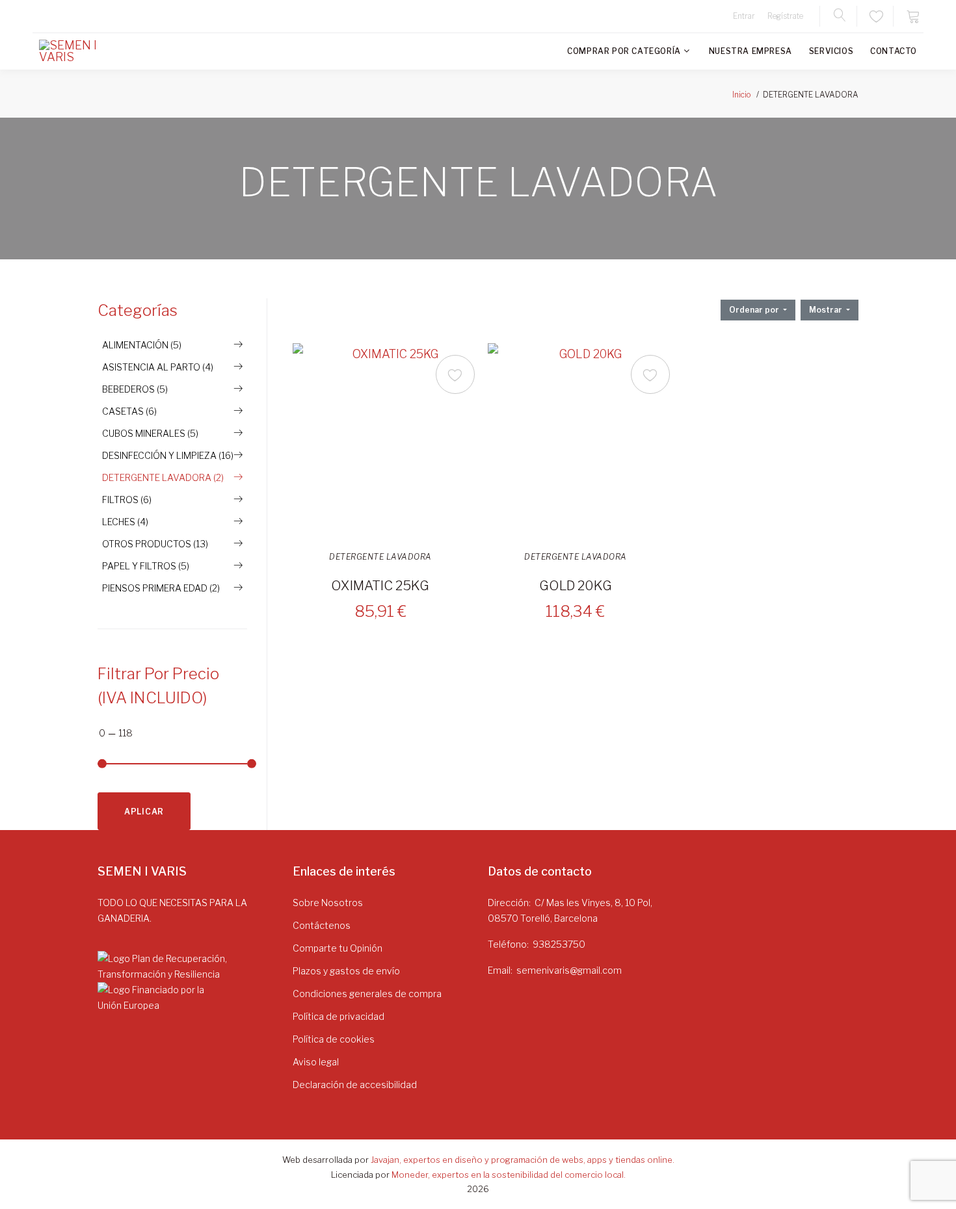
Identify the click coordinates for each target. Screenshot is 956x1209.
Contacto (893, 51)
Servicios (831, 51)
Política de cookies (334, 1039)
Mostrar (826, 310)
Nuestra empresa (750, 51)
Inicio (741, 94)
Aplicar (144, 811)
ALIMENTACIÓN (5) (141, 344)
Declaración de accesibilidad (355, 1084)
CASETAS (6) (129, 411)
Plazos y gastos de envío (346, 970)
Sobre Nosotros (328, 902)
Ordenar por (755, 310)
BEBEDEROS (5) (135, 389)
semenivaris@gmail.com (569, 970)
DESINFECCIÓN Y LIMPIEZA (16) (167, 455)
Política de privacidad (338, 1016)
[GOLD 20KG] (585, 440)
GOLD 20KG (575, 585)
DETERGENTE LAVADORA (380, 557)
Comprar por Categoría (624, 51)
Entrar (744, 16)
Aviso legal (316, 1061)
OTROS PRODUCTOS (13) (155, 543)
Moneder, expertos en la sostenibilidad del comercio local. (509, 1174)
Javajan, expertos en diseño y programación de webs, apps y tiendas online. (522, 1159)
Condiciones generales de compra (367, 993)
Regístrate (785, 16)
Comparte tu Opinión (337, 948)
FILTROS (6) (127, 499)
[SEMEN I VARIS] (78, 51)
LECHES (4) (125, 521)
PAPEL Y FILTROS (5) (145, 565)
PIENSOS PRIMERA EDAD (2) (161, 587)
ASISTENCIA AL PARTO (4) (157, 366)
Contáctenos (322, 925)
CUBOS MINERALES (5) (150, 433)
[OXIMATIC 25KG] (390, 440)
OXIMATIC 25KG (380, 585)
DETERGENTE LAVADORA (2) (163, 477)
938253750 (559, 944)
